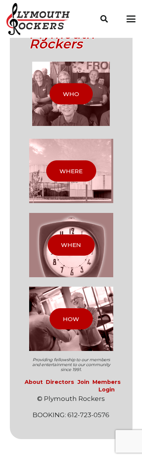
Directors (60, 382)
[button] (104, 19)
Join (83, 382)
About (34, 382)
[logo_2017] (40, 19)
